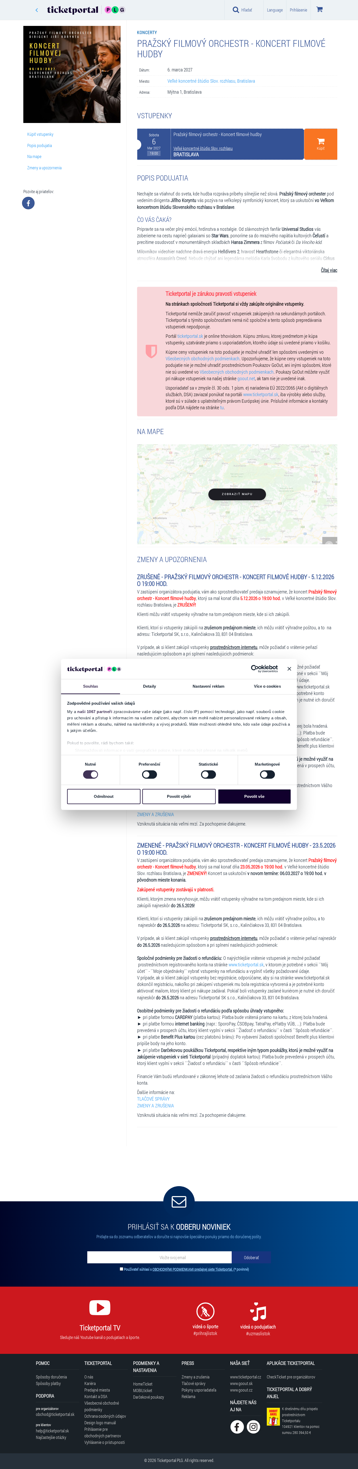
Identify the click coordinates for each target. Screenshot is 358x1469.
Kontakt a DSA (95, 1396)
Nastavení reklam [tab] (209, 686)
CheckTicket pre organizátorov (291, 1377)
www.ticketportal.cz (245, 1377)
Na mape (34, 156)
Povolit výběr (179, 796)
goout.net (246, 378)
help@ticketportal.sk (52, 1430)
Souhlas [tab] (90, 686)
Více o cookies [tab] (267, 686)
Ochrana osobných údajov (105, 1416)
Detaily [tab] (149, 686)
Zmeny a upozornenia (44, 167)
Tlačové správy (193, 1383)
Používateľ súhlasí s (186, 1269)
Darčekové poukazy (148, 1397)
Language (275, 10)
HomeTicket (143, 1384)
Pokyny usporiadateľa (199, 1390)
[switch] (149, 774)
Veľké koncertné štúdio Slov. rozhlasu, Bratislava (211, 81)
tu (222, 408)
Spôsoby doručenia (51, 1377)
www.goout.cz (241, 1390)
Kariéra (90, 1383)
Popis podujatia (39, 145)
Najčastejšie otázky (51, 1437)
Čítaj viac (329, 270)
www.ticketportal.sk (260, 394)
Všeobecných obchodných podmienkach (203, 359)
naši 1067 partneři (94, 711)
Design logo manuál (100, 1422)
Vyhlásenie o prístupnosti (104, 1442)
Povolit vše (254, 796)
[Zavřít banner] (289, 669)
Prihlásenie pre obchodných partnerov (102, 1432)
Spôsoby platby (48, 1383)
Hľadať (246, 10)
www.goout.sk (241, 1383)
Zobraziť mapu (237, 494)
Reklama (188, 1396)
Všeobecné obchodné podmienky (101, 1406)
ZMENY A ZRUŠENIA (155, 814)
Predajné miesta (97, 1390)
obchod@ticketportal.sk (55, 1414)
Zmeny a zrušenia (195, 1377)
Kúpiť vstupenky (40, 134)
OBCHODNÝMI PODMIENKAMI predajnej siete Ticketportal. (193, 1269)
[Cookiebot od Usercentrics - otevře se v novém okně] (255, 669)
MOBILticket (142, 1390)
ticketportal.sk (190, 336)
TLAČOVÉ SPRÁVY (153, 1099)
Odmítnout (103, 796)
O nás (88, 1377)
